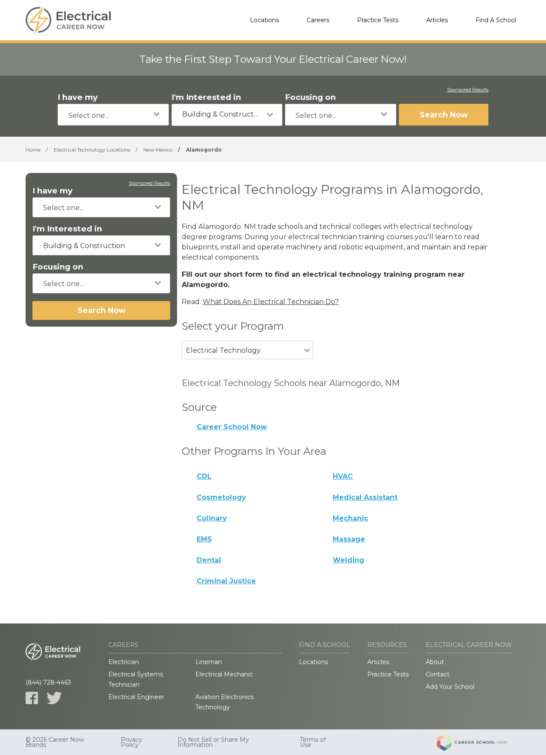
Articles (437, 20)
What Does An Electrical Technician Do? (271, 302)
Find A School (496, 20)
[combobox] (113, 114)
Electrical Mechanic (224, 674)
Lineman (208, 662)
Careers (318, 20)
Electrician (123, 662)
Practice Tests (377, 20)
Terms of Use (313, 742)
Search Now (444, 114)
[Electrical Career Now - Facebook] (32, 698)
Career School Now (232, 427)
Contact (438, 674)
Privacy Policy (131, 742)
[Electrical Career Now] (68, 20)
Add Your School (450, 687)
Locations (264, 20)
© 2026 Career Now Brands (55, 742)
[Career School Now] (478, 742)
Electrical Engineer (136, 697)
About (435, 662)
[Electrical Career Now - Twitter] (54, 698)
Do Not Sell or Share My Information (213, 742)
